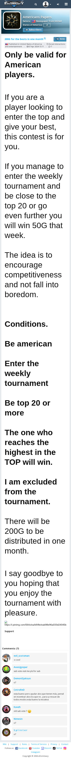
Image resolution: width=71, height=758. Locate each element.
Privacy (54, 744)
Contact (64, 744)
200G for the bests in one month (24, 39)
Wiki (4, 744)
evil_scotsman (22, 655)
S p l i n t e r (20, 730)
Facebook (22, 748)
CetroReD (19, 689)
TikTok (58, 748)
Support (14, 744)
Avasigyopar (21, 667)
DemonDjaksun (22, 678)
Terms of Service (39, 744)
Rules (24, 744)
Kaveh (17, 707)
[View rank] (47, 25)
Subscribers (33, 29)
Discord (47, 748)
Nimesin (18, 718)
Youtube (36, 748)
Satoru (26, 21)
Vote (60, 38)
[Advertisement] (36, 640)
